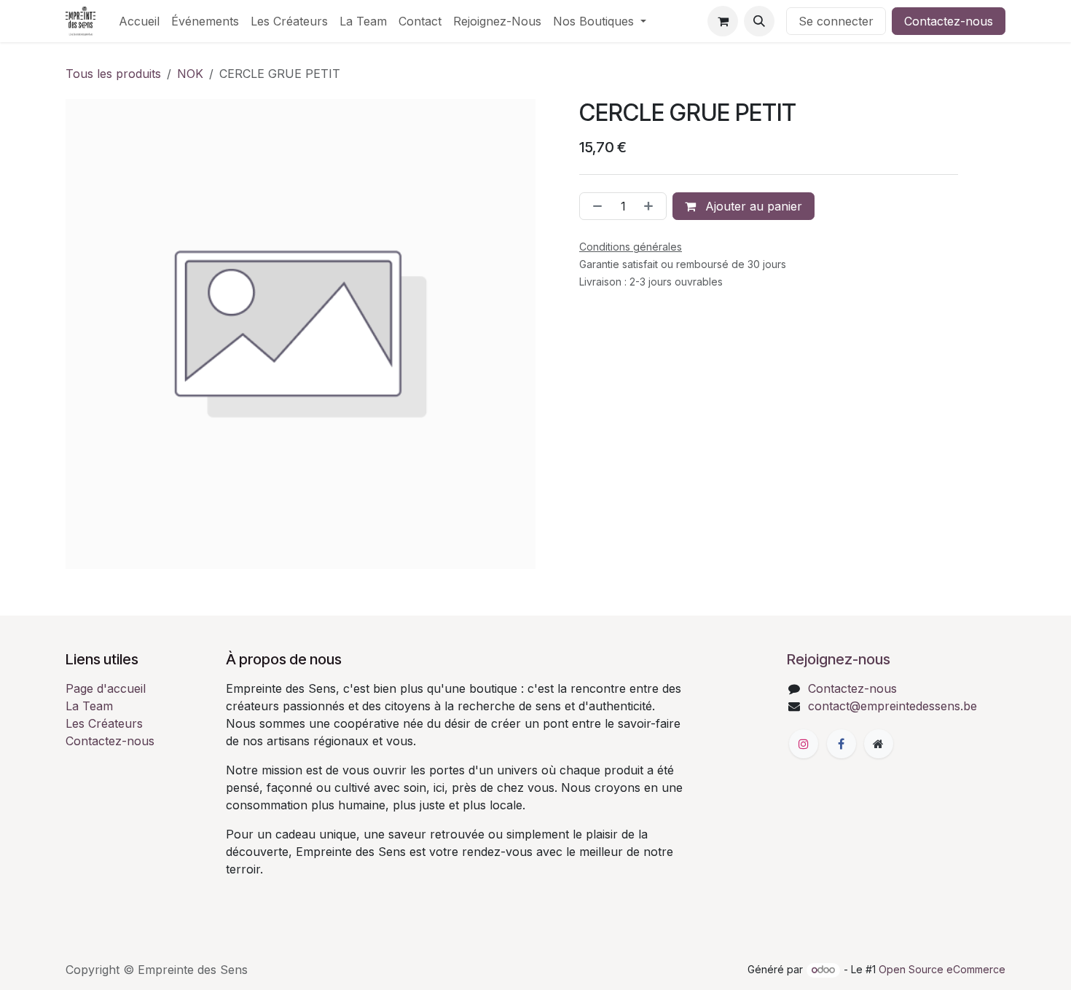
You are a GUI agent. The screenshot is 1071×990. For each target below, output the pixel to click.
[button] (759, 21)
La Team (89, 706)
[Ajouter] (651, 206)
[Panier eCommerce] (722, 21)
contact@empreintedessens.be (892, 706)
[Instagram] (803, 743)
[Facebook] (841, 743)
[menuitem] (139, 21)
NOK (190, 73)
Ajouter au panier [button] (752, 206)
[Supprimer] (594, 206)
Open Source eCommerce (942, 969)
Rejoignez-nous (838, 659)
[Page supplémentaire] (878, 743)
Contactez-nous (948, 21)
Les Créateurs (104, 723)
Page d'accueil (106, 688)
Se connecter (836, 21)
